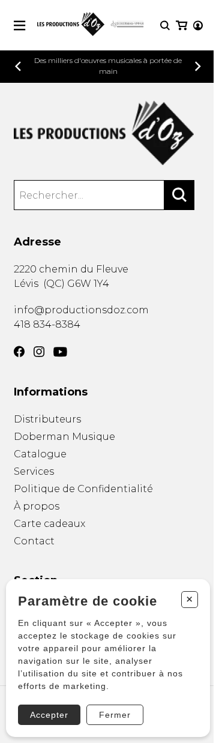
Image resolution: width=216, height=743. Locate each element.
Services (34, 471)
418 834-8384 (47, 324)
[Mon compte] (198, 25)
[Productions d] (108, 133)
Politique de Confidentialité (83, 489)
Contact (34, 541)
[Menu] (19, 25)
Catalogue (40, 454)
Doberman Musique (64, 436)
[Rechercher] (179, 195)
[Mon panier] (181, 25)
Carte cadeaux (49, 523)
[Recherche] (165, 25)
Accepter (49, 715)
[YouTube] (60, 352)
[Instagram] (39, 351)
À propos (36, 506)
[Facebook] (19, 351)
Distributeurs (47, 419)
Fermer (115, 715)
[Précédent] (18, 66)
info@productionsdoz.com (81, 310)
